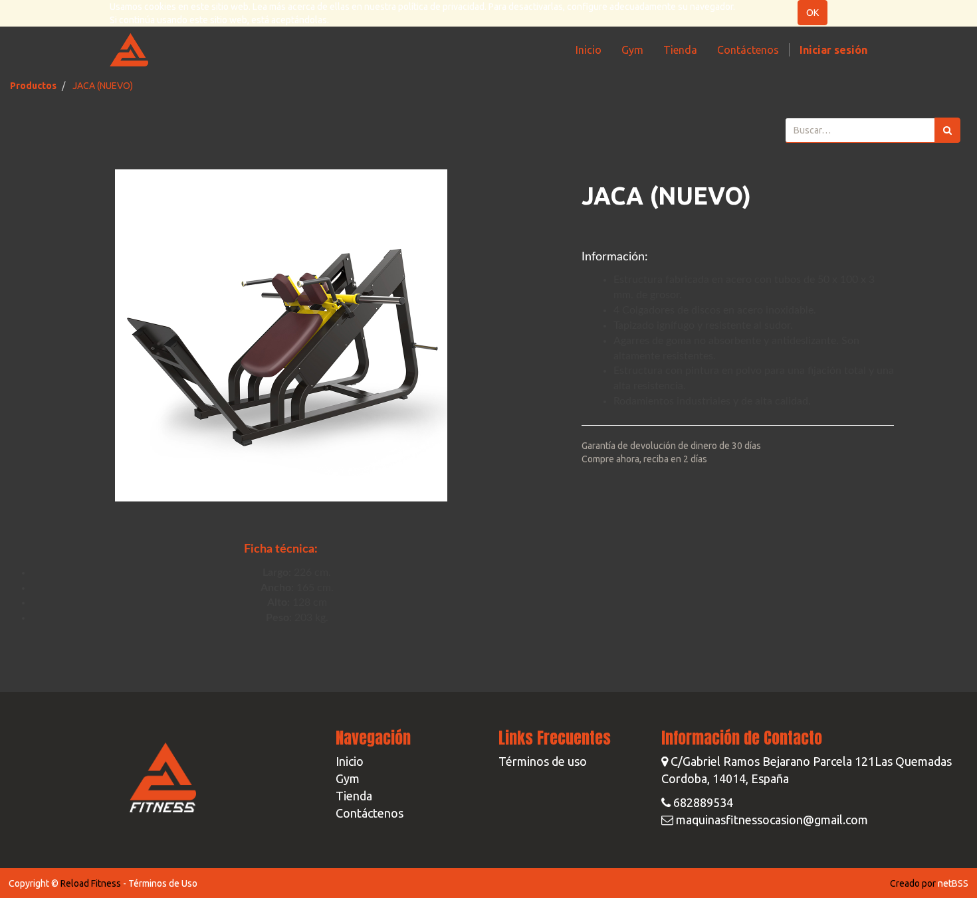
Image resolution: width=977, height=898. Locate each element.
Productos (33, 85)
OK (812, 12)
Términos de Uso (162, 883)
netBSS (953, 883)
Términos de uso (542, 761)
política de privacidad (441, 6)
